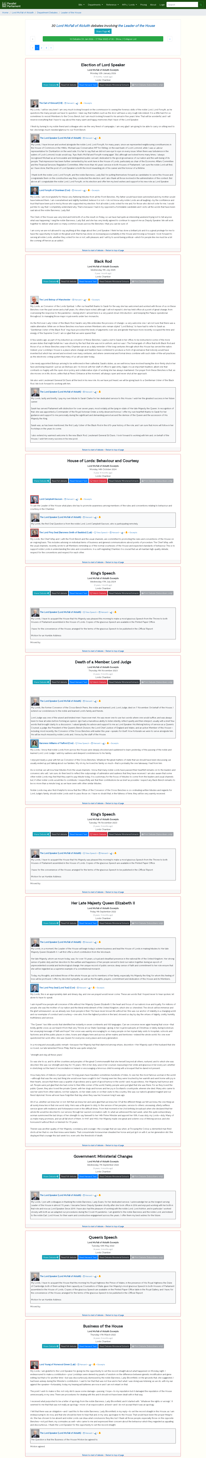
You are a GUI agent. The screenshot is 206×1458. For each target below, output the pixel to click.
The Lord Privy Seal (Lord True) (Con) (57, 987)
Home (5, 12)
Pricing (143, 4)
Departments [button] (94, 4)
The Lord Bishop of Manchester (54, 299)
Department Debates (47, 12)
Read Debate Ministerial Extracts (114, 84)
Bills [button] (80, 4)
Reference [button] (111, 4)
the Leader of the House (136, 25)
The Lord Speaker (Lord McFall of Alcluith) (60, 137)
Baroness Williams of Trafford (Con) (56, 742)
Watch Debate (99, 480)
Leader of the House (71, 12)
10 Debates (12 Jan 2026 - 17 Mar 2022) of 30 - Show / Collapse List (103, 38)
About (153, 4)
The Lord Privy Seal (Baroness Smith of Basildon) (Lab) (65, 532)
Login (162, 4)
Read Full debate (68, 84)
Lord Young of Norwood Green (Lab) (57, 1364)
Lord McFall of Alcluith (23, 12)
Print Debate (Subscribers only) (148, 84)
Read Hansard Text (88, 84)
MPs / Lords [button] (128, 4)
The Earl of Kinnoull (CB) (51, 102)
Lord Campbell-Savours (50, 498)
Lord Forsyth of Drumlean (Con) (54, 190)
